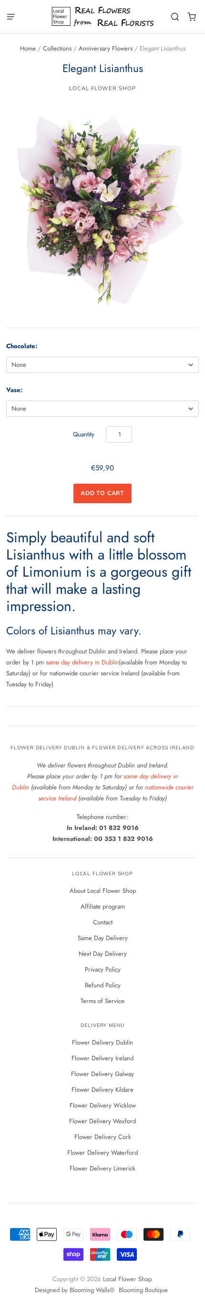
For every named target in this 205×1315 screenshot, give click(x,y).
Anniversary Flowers (106, 48)
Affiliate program (103, 906)
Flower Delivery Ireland (102, 1058)
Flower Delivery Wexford (102, 1121)
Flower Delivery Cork (102, 1136)
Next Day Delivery (103, 953)
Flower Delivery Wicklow (103, 1105)
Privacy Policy (103, 969)
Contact (103, 922)
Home (28, 48)
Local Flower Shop (102, 88)
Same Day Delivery (103, 937)
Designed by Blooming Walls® (75, 1289)
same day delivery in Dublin (82, 662)
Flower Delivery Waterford (102, 1152)
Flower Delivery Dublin (102, 1042)
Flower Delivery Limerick (102, 1168)
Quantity (83, 434)
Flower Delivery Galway (102, 1073)
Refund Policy (103, 985)
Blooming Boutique (143, 1289)
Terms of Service (102, 1000)
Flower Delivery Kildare (102, 1089)
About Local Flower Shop (103, 890)
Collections (57, 48)
